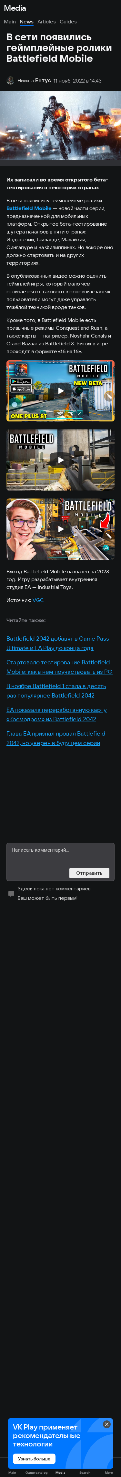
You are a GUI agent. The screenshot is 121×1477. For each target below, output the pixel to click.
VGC (38, 600)
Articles (46, 21)
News (27, 21)
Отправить (89, 873)
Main (10, 21)
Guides (68, 21)
